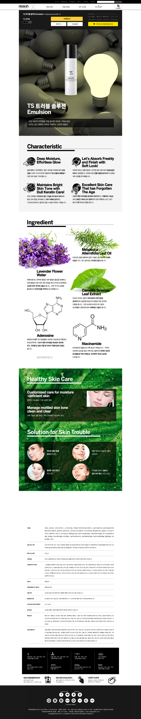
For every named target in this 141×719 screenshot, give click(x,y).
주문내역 (86, 2)
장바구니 (79, 2)
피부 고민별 (82, 7)
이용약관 (71, 711)
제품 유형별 (66, 7)
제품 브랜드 (49, 7)
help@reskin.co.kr (95, 711)
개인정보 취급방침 (79, 711)
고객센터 (92, 2)
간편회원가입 (64, 2)
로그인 (57, 2)
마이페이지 (72, 2)
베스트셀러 (98, 7)
